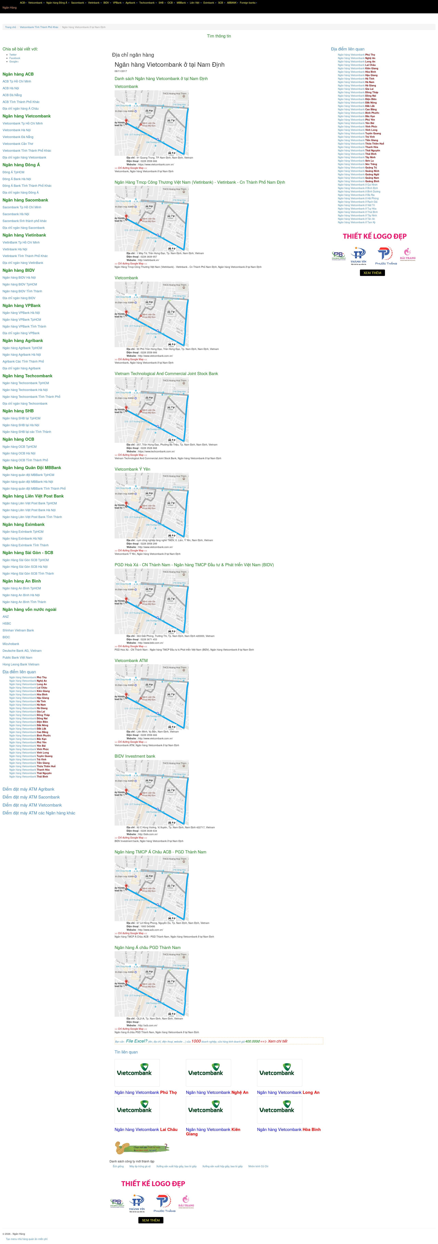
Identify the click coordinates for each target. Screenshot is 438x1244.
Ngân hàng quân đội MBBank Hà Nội (28, 481)
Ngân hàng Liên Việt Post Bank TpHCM (30, 503)
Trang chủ (10, 27)
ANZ (6, 616)
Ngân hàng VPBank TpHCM (22, 319)
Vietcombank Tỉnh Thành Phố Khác (39, 27)
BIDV (107, 2)
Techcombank (147, 2)
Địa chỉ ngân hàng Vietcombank (24, 157)
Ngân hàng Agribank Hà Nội (22, 354)
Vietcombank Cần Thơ (18, 143)
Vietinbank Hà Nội (15, 249)
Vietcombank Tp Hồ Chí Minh (23, 123)
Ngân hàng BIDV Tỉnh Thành (22, 291)
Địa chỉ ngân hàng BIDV (19, 298)
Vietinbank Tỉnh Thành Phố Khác (25, 255)
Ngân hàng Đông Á (57, 2)
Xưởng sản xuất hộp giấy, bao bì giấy (176, 1166)
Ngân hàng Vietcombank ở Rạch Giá (357, 201)
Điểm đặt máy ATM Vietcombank (32, 805)
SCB (221, 2)
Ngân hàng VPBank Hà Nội (21, 312)
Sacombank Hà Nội (16, 214)
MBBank (181, 2)
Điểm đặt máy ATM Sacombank (31, 797)
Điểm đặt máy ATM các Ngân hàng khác (39, 813)
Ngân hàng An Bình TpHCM (22, 588)
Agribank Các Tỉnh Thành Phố (23, 361)
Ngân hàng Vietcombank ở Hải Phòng (358, 198)
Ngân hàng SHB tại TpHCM (21, 418)
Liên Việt (195, 2)
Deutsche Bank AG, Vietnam (22, 650)
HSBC (7, 623)
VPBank (117, 2)
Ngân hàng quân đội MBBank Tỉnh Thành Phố (34, 488)
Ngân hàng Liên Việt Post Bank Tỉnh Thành (32, 516)
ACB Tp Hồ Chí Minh (17, 81)
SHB (161, 2)
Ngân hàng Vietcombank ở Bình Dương (359, 191)
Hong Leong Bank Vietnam (21, 664)
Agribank (131, 2)
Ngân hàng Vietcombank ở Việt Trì (356, 205)
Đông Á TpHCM (13, 172)
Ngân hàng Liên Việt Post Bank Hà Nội (29, 510)
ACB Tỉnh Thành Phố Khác (21, 101)
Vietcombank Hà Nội (17, 130)
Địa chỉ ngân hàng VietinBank (23, 262)
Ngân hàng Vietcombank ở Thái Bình (358, 212)
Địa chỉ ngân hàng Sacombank (24, 227)
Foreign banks (247, 2)
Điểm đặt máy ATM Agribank (28, 789)
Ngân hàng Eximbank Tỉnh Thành (26, 545)
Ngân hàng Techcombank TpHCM (26, 383)
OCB (170, 2)
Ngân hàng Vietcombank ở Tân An (356, 218)
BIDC (6, 637)
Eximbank (209, 2)
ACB (22, 2)
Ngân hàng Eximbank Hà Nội (22, 538)
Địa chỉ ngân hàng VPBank (21, 333)
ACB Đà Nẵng (12, 95)
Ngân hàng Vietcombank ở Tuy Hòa (357, 208)
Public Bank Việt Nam (17, 657)
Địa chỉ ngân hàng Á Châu (21, 108)
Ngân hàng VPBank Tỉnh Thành (24, 326)
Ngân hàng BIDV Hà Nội (19, 277)
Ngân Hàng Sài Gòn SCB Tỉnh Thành (28, 573)
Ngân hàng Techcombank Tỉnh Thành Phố (31, 396)
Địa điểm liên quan (19, 672)
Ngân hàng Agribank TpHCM (22, 347)
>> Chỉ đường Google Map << (131, 167)
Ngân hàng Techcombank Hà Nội (25, 389)
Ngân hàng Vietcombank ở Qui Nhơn (358, 184)
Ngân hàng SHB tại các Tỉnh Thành (27, 431)
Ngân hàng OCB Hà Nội (19, 453)
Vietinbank (94, 2)
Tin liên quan (126, 1052)
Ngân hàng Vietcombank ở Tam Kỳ (356, 222)
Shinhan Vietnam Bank (18, 630)
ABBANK (231, 2)
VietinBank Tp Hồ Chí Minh (21, 242)
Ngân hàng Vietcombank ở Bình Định (358, 188)
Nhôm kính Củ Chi (258, 1166)
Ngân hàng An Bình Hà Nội (21, 595)
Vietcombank (35, 2)
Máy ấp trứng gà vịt (140, 1166)
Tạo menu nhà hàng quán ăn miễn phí (27, 1239)
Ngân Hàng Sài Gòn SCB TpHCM (26, 560)
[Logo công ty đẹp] (152, 1200)
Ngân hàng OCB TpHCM (20, 446)
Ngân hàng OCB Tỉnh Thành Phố (25, 460)
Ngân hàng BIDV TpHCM (20, 284)
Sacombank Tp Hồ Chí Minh (22, 207)
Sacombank (78, 2)
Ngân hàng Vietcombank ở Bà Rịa (356, 195)
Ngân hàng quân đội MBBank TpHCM (28, 474)
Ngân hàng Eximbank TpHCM (23, 531)
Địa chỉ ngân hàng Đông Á (21, 192)
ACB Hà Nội (11, 88)
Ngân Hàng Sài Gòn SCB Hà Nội (25, 566)
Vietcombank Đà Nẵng (18, 136)
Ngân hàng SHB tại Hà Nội (21, 425)
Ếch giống (118, 1166)
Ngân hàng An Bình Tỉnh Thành (24, 601)
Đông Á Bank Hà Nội (17, 178)
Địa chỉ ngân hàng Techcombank (25, 403)
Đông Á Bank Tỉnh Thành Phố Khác (27, 185)
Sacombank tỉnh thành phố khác (25, 220)
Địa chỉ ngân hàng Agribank (22, 368)
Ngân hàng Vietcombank (28, 677)
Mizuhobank (11, 643)
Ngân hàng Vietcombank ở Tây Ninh (357, 215)
